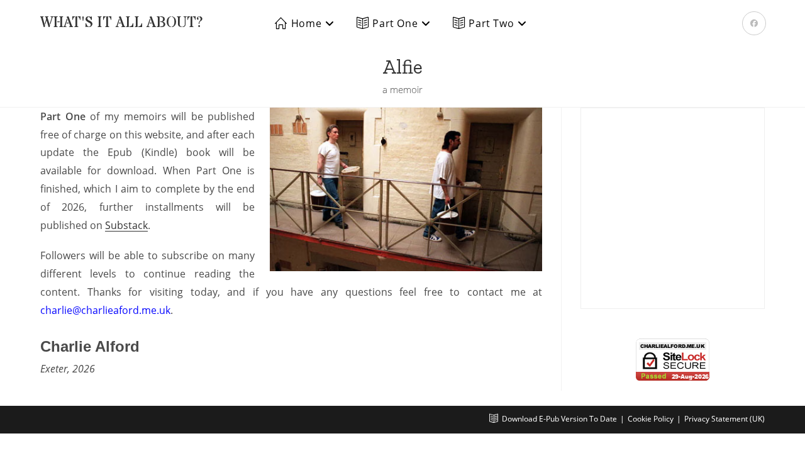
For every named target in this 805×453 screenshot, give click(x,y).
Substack (126, 225)
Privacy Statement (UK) (724, 418)
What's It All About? (121, 23)
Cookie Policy (651, 418)
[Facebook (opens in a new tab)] (754, 23)
